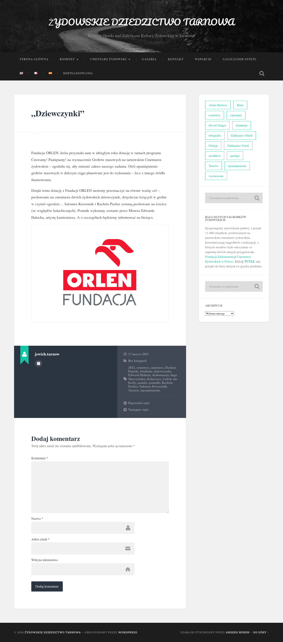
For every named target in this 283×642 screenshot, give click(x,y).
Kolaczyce (154, 379)
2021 (131, 367)
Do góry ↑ (261, 632)
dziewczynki (162, 371)
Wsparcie (203, 59)
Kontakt (176, 59)
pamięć (143, 382)
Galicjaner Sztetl (240, 59)
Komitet (67, 59)
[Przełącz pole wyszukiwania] (262, 73)
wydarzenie (216, 176)
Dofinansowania (78, 73)
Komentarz (39, 458)
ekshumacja (160, 375)
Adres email (40, 539)
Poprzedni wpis (138, 403)
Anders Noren (237, 632)
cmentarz (157, 367)
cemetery (143, 367)
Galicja (213, 145)
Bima (240, 105)
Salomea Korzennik (153, 386)
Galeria (149, 59)
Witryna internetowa (44, 560)
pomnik (154, 382)
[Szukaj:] (234, 198)
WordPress (127, 632)
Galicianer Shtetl (241, 135)
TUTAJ (249, 261)
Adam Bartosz (218, 105)
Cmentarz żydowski (108, 59)
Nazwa (37, 518)
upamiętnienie (150, 390)
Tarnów (133, 390)
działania (146, 371)
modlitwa (215, 156)
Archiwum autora (38, 363)
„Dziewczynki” (57, 113)
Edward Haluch (139, 375)
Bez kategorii (137, 360)
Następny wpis (138, 409)
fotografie (215, 135)
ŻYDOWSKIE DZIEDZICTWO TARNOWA (141, 21)
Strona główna (34, 59)
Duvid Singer (217, 125)
